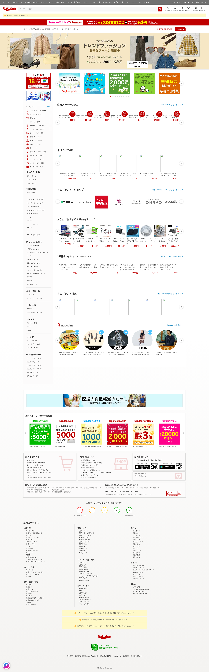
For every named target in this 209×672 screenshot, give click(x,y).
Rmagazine (30, 309)
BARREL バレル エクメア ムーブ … (146, 241)
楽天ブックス (30, 531)
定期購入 (29, 277)
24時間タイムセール (33, 249)
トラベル (44, 2)
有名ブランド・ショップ (35, 203)
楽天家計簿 (136, 557)
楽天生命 (29, 596)
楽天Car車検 (137, 551)
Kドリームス (83, 553)
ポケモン (29, 228)
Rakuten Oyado (84, 540)
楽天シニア (136, 540)
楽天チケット (83, 595)
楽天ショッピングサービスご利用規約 (39, 472)
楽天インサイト (138, 576)
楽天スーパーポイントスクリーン (143, 570)
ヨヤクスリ (136, 535)
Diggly (29, 330)
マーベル (29, 221)
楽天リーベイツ (31, 553)
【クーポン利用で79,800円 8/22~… (173, 241)
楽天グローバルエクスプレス (35, 561)
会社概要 (70, 656)
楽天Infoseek (83, 569)
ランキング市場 (32, 323)
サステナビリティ (140, 476)
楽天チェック (137, 574)
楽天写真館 (136, 553)
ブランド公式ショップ (34, 206)
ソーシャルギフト (32, 348)
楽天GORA (82, 544)
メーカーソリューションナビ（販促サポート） (96, 472)
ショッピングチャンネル (35, 270)
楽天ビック (126, 2)
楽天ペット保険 (31, 604)
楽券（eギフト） (32, 284)
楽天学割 (29, 281)
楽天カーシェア (84, 542)
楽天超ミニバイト (138, 579)
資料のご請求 (98, 463)
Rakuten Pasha (138, 572)
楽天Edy (28, 576)
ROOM (146, 2)
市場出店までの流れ (87, 468)
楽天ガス (135, 533)
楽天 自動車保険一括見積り (35, 598)
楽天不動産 (136, 555)
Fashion (36, 2)
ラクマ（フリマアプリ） (35, 298)
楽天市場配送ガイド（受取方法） (38, 470)
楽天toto (82, 546)
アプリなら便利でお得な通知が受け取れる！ (149, 460)
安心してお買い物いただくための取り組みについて (121, 491)
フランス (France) (138, 591)
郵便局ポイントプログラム (35, 369)
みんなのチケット (85, 599)
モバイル (6, 2)
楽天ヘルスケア (138, 537)
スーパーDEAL (26, 2)
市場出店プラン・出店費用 (89, 465)
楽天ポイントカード (139, 565)
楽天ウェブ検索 (84, 571)
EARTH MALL (31, 295)
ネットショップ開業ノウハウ (90, 470)
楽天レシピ (136, 544)
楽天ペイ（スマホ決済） (34, 574)
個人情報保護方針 (136, 656)
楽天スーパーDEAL (33, 245)
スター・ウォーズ (32, 224)
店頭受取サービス (32, 372)
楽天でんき (136, 531)
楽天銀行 (29, 585)
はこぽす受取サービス (34, 365)
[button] (175, 9)
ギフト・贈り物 (32, 341)
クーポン (29, 256)
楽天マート (29, 548)
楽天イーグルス (84, 602)
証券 (57, 2)
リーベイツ (93, 2)
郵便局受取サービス (33, 362)
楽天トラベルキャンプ (86, 535)
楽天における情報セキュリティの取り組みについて (121, 485)
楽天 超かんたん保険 (32, 600)
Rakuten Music (84, 597)
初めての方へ (31, 460)
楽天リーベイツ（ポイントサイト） (38, 252)
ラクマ (84, 2)
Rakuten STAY (84, 537)
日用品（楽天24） (32, 259)
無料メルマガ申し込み (34, 468)
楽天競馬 (82, 551)
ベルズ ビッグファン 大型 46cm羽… (159, 241)
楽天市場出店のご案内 (88, 460)
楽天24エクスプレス (112, 2)
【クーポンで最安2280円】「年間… (132, 241)
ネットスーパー (136, 2)
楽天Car (135, 548)
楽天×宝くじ (83, 548)
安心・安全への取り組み (35, 465)
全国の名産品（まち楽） (35, 312)
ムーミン (29, 231)
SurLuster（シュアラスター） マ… (91, 241)
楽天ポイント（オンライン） (90, 475)
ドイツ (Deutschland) (140, 593)
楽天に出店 (195, 2)
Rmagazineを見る (174, 325)
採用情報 (126, 656)
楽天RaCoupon (31, 557)
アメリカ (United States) (141, 589)
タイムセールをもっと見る (171, 256)
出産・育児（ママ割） (34, 344)
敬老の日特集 (31, 192)
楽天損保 (29, 593)
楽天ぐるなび (137, 546)
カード (51, 2)
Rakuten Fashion (32, 214)
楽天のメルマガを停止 (45, 477)
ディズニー (30, 217)
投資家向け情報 (80, 656)
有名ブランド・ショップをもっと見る (166, 190)
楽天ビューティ (138, 542)
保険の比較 (29, 602)
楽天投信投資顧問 (32, 591)
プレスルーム (116, 656)
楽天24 (101, 2)
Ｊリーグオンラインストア (34, 559)
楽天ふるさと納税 (32, 266)
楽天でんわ (83, 567)
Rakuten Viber (84, 580)
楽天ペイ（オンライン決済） (35, 572)
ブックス (69, 2)
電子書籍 (77, 2)
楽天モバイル (83, 563)
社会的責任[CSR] (105, 656)
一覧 (49, 107)
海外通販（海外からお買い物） (37, 273)
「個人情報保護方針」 (57, 492)
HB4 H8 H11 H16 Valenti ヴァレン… (105, 241)
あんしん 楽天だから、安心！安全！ (173, 493)
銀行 (62, 2)
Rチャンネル (83, 588)
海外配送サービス (32, 376)
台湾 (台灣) (136, 587)
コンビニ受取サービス (34, 358)
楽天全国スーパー (32, 551)
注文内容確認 (32, 477)
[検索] (160, 9)
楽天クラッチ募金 (140, 473)
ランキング (15, 2)
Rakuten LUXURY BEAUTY (36, 210)
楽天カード (29, 570)
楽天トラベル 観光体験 (86, 533)
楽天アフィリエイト (85, 574)
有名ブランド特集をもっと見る (169, 294)
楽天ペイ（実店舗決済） (89, 477)
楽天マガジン (83, 593)
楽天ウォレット (31, 589)
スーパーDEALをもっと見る (170, 105)
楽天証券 (29, 587)
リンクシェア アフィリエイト (89, 576)
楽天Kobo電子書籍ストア (34, 533)
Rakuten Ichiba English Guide (36, 463)
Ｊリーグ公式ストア (33, 235)
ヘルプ (203, 2)
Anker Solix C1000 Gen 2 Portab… (118, 241)
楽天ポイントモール (139, 568)
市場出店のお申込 (87, 463)
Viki (80, 591)
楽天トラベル (83, 531)
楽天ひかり (83, 565)
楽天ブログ (83, 578)
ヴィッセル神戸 (84, 604)
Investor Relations (91, 656)
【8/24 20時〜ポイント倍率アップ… (78, 241)
